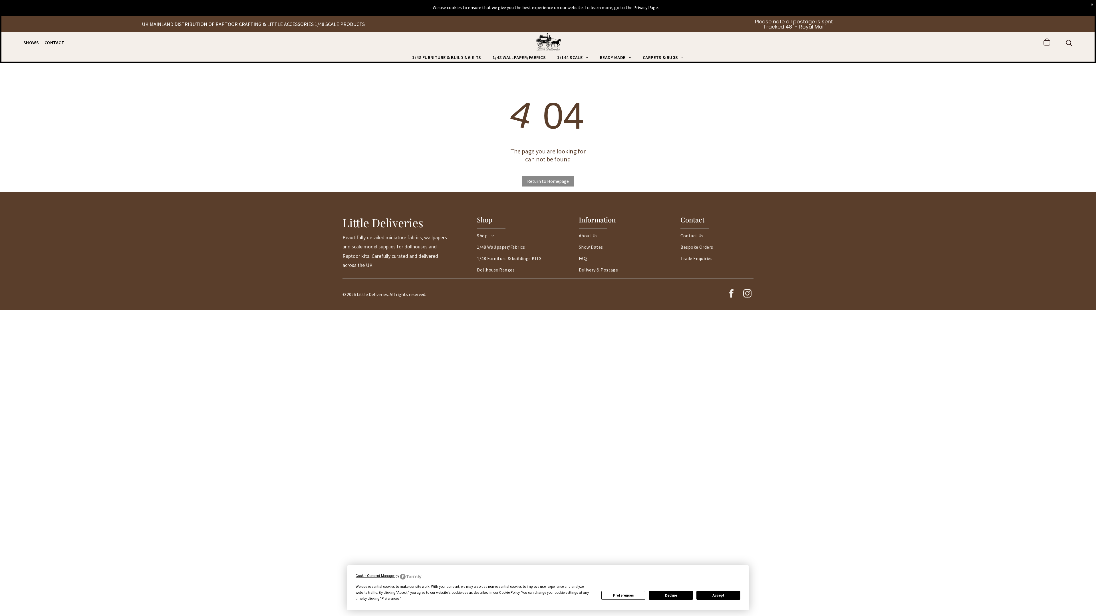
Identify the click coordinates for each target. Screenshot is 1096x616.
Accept (718, 595)
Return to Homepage (548, 181)
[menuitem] (34, 42)
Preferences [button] (391, 599)
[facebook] (731, 294)
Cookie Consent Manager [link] (375, 576)
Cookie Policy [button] (509, 593)
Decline (671, 595)
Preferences (623, 595)
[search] (1069, 44)
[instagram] (747, 294)
